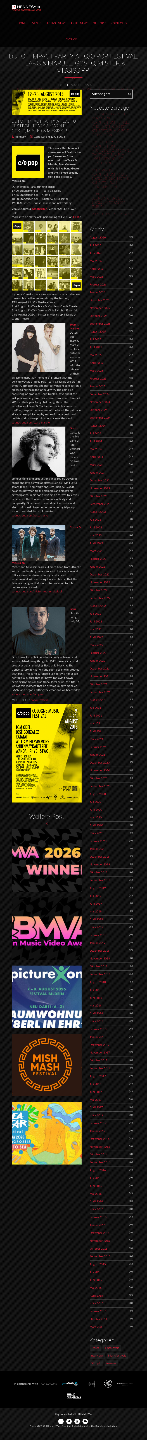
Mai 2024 (96, 449)
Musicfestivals (81, 84)
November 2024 (100, 402)
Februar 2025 (98, 378)
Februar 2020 (98, 841)
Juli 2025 (95, 339)
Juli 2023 (95, 519)
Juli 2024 (95, 433)
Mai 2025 (96, 355)
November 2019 (100, 864)
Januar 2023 (97, 566)
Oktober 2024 (98, 409)
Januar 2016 (97, 1225)
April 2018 (96, 1013)
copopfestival (39, 700)
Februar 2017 (98, 1123)
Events (36, 23)
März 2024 (96, 464)
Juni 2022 (96, 621)
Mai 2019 (96, 911)
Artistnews (79, 23)
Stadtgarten (39, 209)
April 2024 (96, 457)
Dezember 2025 (100, 300)
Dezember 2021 (100, 668)
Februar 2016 (98, 1217)
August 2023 (98, 511)
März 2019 (96, 927)
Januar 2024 (97, 472)
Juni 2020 (96, 809)
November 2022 (100, 582)
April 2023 (96, 543)
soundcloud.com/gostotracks (30, 515)
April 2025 (96, 362)
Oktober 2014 (98, 1319)
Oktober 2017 (98, 1060)
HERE (76, 217)
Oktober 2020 (98, 778)
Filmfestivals (111, 1348)
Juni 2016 (96, 1186)
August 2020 (98, 794)
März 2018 (96, 1021)
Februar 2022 (98, 652)
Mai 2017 (96, 1099)
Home (22, 23)
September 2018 (100, 974)
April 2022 (96, 637)
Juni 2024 (96, 441)
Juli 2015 (95, 1272)
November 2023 (100, 488)
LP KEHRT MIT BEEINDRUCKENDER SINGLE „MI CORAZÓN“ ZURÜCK (108, 200)
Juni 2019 (96, 903)
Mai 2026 (96, 261)
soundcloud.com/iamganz (28, 694)
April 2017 (96, 1107)
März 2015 (96, 1303)
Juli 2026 (95, 245)
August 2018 (98, 982)
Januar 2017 (97, 1131)
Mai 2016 (96, 1193)
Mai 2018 (96, 1005)
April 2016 (96, 1201)
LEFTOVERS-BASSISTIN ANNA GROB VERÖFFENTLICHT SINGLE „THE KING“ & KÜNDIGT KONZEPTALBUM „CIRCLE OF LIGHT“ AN (110, 125)
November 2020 (100, 770)
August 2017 (98, 1076)
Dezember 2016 (100, 1139)
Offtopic (99, 23)
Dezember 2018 (100, 950)
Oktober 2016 (98, 1154)
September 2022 (100, 598)
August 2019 (98, 888)
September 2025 (100, 323)
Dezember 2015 (100, 1233)
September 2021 (100, 692)
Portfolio (119, 23)
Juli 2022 (95, 613)
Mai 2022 (96, 629)
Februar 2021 (98, 747)
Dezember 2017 (100, 1044)
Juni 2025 (96, 347)
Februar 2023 (98, 558)
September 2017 (100, 1068)
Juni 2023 (96, 527)
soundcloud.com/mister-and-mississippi (37, 591)
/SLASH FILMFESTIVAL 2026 (112, 214)
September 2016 (100, 1162)
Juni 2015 (96, 1280)
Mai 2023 (96, 535)
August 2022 (98, 605)
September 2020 (100, 786)
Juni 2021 (96, 715)
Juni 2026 (96, 253)
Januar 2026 (97, 292)
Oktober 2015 (98, 1248)
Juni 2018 (96, 997)
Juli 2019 (95, 896)
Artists (95, 1348)
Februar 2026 (98, 284)
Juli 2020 (95, 801)
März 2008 (96, 1327)
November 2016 (100, 1146)
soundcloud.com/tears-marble (31, 422)
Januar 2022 (97, 660)
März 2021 (96, 739)
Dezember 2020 (100, 762)
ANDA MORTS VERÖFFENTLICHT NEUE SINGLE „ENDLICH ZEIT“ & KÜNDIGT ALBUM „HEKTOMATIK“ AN (110, 179)
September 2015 (100, 1256)
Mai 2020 (96, 817)
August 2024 (98, 425)
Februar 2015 (98, 1311)
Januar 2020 (97, 849)
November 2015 (100, 1240)
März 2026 (96, 276)
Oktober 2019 (98, 872)
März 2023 (96, 551)
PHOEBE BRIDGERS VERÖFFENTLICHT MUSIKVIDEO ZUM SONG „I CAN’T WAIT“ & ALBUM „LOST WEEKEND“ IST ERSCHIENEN (112, 153)
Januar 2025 (97, 386)
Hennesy (20, 136)
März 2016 (96, 1209)
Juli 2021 (95, 707)
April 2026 (96, 268)
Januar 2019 (97, 943)
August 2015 (98, 1264)
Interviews (97, 1355)
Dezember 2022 (100, 574)
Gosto (73, 428)
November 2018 (100, 958)
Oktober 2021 (98, 684)
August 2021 (98, 699)
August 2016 (98, 1170)
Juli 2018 (95, 990)
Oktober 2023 (98, 496)
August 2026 (98, 237)
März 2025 (96, 370)
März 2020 (96, 833)
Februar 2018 (98, 1029)
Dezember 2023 (100, 480)
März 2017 (96, 1115)
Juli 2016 (95, 1178)
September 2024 (100, 417)
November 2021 (100, 676)
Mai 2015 (96, 1287)
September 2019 (100, 880)
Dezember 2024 (100, 394)
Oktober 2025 (98, 315)
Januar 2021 (97, 754)
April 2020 (96, 825)
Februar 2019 (98, 935)
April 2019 (96, 919)
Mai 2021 (96, 723)
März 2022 (96, 645)
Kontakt (72, 38)
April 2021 (96, 731)
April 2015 (96, 1295)
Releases (111, 1363)
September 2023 (100, 504)
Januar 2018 (97, 1037)
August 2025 (98, 331)
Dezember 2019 (100, 856)
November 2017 (100, 1052)
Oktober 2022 (98, 590)
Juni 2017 (96, 1092)
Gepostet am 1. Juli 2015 (49, 136)
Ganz (73, 609)
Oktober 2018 (98, 966)
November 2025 (100, 308)
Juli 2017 (95, 1084)
